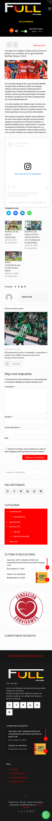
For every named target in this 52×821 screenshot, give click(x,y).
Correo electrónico (13, 427)
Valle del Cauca (19, 536)
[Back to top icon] (26, 796)
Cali (14, 532)
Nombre (8, 417)
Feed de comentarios (19, 778)
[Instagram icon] (27, 811)
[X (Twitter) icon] (22, 811)
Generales (17, 517)
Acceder (14, 769)
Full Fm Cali (27, 297)
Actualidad (13, 512)
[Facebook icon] (19, 811)
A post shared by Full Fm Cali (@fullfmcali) (27, 202)
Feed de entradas (18, 773)
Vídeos (12, 542)
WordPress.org (17, 782)
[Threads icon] (30, 811)
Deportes (13, 522)
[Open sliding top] (49, 3)
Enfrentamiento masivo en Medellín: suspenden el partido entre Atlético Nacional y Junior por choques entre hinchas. (26, 355)
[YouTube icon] (25, 811)
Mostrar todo (40, 45)
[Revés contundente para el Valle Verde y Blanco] (13, 256)
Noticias (12, 527)
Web (6, 438)
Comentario (10, 387)
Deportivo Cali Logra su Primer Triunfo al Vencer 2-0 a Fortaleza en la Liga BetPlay (32, 237)
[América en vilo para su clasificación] (13, 225)
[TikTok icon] (33, 811)
